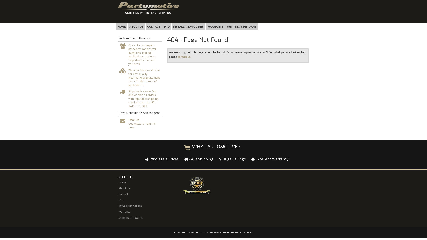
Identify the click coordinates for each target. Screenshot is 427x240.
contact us (184, 57)
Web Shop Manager (243, 233)
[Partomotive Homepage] (148, 11)
